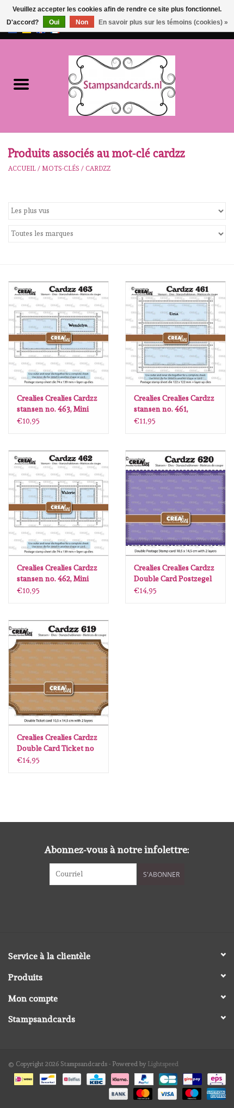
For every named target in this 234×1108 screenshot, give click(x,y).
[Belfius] (71, 1077)
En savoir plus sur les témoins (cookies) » (163, 22)
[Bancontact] (47, 1077)
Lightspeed (162, 1064)
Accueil (22, 168)
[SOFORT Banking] (119, 1077)
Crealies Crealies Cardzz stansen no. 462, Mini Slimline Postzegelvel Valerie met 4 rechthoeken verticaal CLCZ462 (57, 573)
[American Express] (214, 1091)
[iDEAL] (22, 1077)
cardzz (97, 168)
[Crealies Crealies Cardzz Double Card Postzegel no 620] (175, 503)
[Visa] (166, 1091)
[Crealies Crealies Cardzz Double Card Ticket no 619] (58, 672)
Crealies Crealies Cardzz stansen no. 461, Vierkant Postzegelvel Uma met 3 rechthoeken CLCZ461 (174, 404)
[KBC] (95, 1077)
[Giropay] (191, 1077)
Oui (54, 22)
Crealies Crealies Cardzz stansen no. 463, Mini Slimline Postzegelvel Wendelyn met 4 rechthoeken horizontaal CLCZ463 (57, 404)
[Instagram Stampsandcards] (127, 907)
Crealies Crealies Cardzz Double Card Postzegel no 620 (174, 573)
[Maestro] (190, 1091)
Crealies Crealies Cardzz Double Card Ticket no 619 (57, 743)
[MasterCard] (142, 1091)
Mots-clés (60, 168)
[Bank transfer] (117, 1091)
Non (82, 22)
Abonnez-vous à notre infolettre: (117, 849)
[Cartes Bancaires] (167, 1077)
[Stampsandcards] (138, 83)
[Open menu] (21, 84)
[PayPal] (143, 1077)
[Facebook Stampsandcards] (107, 907)
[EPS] (215, 1077)
